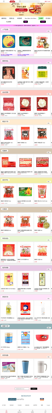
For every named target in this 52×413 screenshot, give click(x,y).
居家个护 (5, 326)
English (49, 1)
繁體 (46, 1)
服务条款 (27, 405)
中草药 (4, 209)
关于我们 (4, 405)
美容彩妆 (5, 297)
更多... (49, 31)
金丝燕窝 (5, 92)
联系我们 (12, 405)
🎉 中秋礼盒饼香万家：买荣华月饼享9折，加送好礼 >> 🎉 (26, 25)
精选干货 (5, 121)
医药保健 (5, 267)
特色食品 (5, 238)
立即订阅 (33, 388)
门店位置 (19, 405)
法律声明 (35, 405)
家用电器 (5, 355)
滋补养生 (5, 180)
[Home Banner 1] (26, 9)
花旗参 (4, 151)
